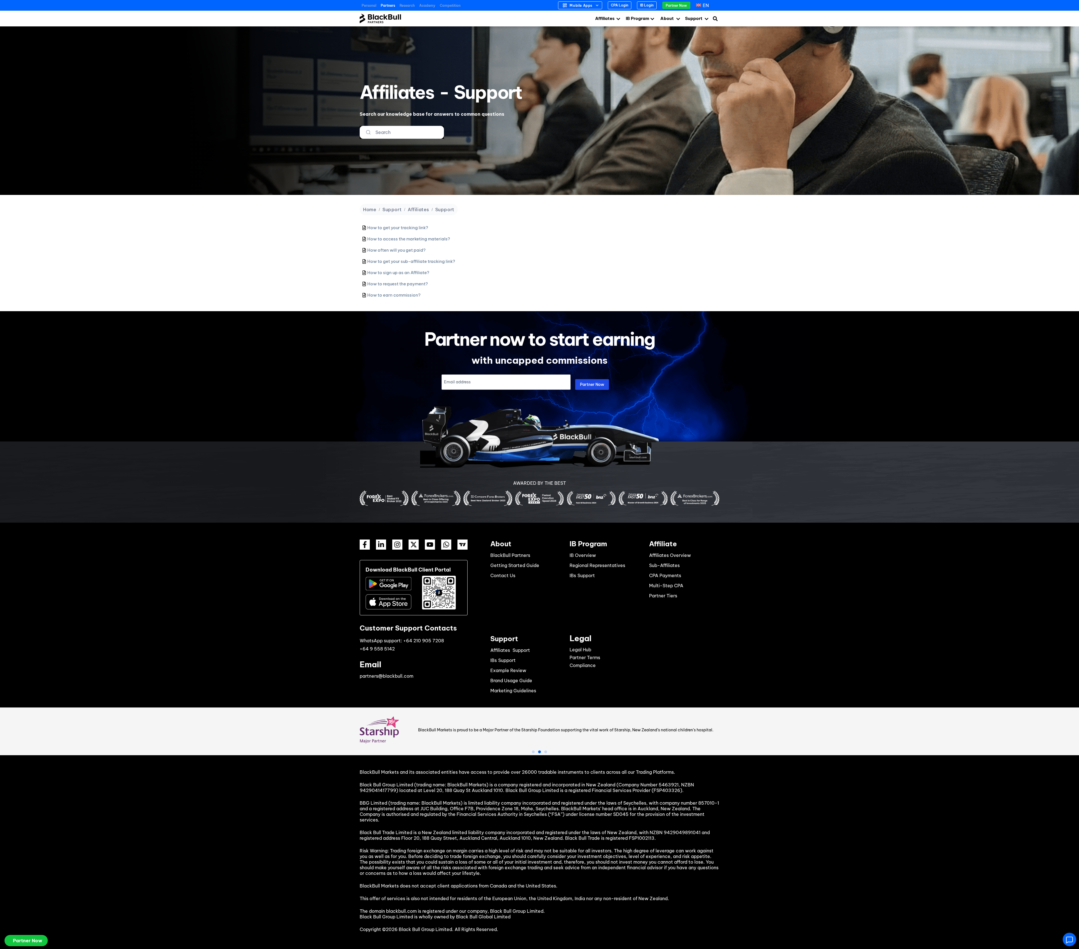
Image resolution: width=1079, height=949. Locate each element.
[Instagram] (397, 545)
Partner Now (592, 384)
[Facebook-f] (365, 545)
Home (369, 209)
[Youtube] (430, 545)
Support (392, 209)
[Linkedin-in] (381, 545)
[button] (533, 751)
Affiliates (418, 209)
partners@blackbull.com (386, 676)
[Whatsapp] (446, 545)
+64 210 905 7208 (423, 640)
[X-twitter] (414, 545)
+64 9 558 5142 (377, 649)
